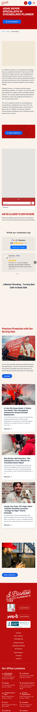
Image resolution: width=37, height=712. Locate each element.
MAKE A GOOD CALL (15, 133)
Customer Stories (18, 685)
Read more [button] (12, 269)
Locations (18, 701)
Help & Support (18, 695)
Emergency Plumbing (18, 688)
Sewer (8, 31)
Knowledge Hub (18, 682)
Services (18, 675)
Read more (7, 471)
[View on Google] (5, 256)
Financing (18, 698)
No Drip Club (18, 691)
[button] (29, 3)
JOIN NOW (7, 419)
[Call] (25, 3)
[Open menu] (34, 3)
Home (3, 31)
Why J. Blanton (18, 678)
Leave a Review (24, 650)
